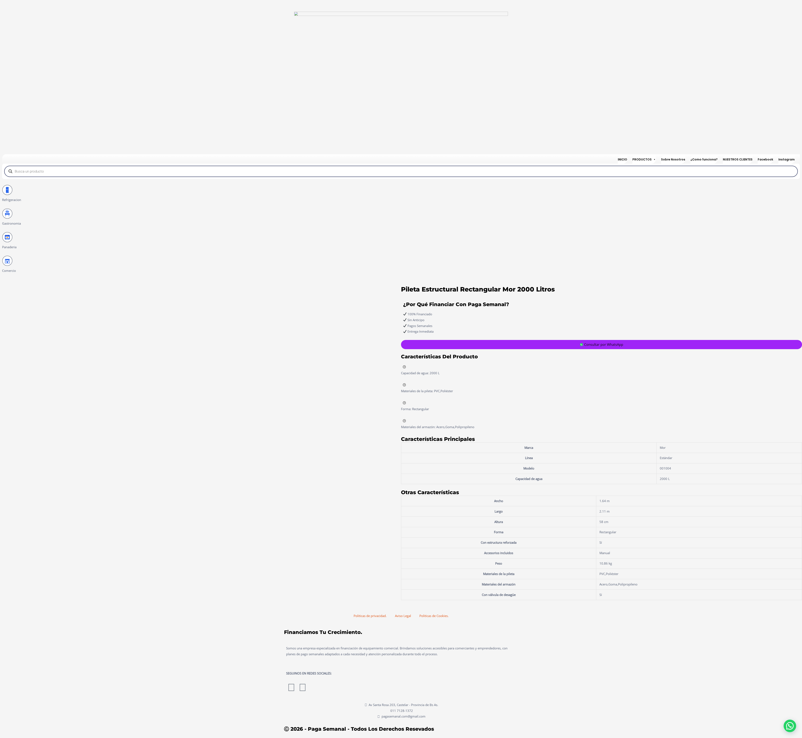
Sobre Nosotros (673, 159)
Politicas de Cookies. (434, 616)
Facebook (765, 159)
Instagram (786, 159)
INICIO (622, 159)
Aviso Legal (403, 616)
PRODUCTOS (642, 159)
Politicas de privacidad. (370, 616)
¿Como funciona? (704, 159)
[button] (790, 726)
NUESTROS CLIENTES (738, 159)
